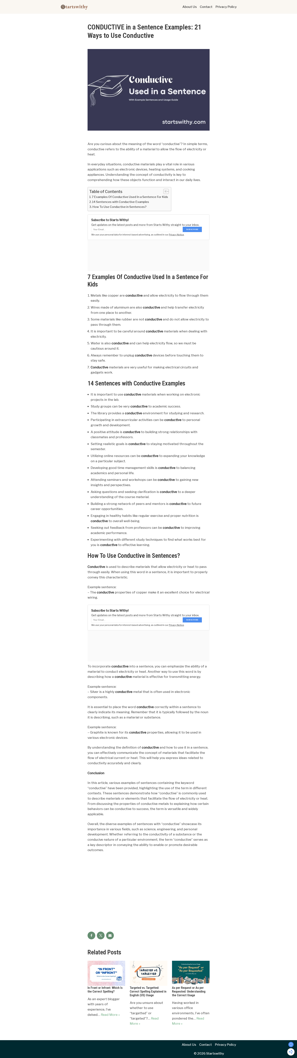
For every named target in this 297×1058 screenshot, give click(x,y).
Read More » (110, 1015)
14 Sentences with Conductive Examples (120, 202)
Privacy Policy (226, 7)
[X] (101, 935)
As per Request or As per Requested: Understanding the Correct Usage (188, 991)
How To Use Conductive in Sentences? (119, 207)
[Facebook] (91, 935)
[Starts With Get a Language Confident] (74, 7)
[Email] (110, 935)
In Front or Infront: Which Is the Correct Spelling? (105, 989)
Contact (206, 7)
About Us (189, 7)
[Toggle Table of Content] (164, 191)
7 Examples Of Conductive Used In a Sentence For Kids (130, 197)
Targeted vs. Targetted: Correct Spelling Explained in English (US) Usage (148, 991)
